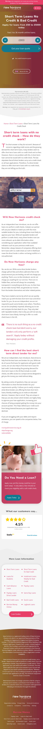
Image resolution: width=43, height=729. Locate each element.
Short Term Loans (16, 123)
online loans (29, 32)
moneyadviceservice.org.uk (11, 428)
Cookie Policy (26, 705)
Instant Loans (21, 724)
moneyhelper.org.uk (27, 3)
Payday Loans (29, 586)
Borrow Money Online (12, 605)
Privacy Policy (21, 703)
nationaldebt (6, 433)
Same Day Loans (30, 593)
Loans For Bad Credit (26, 716)
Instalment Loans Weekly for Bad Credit (30, 578)
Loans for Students (10, 577)
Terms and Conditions (33, 703)
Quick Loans (28, 600)
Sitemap (34, 705)
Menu (38, 8)
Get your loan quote (20, 48)
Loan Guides (16, 614)
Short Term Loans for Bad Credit (30, 570)
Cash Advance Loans (11, 587)
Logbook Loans (29, 604)
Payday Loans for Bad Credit (31, 719)
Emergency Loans (31, 724)
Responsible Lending (10, 703)
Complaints (18, 705)
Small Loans (32, 721)
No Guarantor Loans (21, 721)
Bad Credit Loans (13, 600)
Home (6, 123)
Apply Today (11, 498)
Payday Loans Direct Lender (11, 594)
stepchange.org (7, 430)
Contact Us (10, 705)
